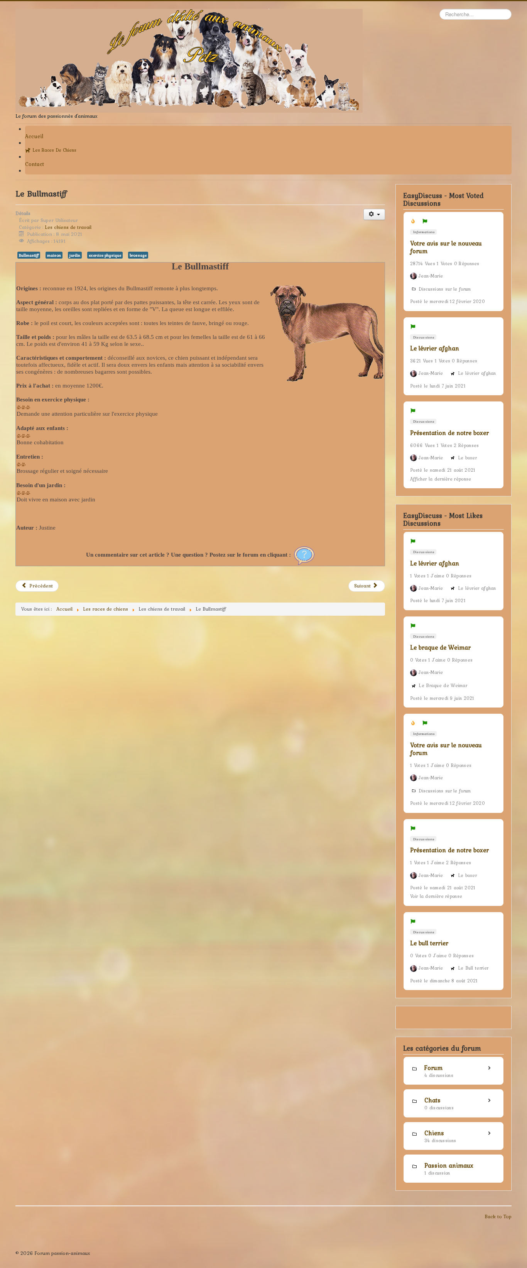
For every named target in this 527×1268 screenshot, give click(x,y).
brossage (138, 255)
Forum (433, 1067)
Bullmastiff (29, 255)
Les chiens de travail (68, 227)
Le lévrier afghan (434, 348)
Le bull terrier (429, 943)
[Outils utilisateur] (374, 214)
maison (54, 255)
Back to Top (498, 1216)
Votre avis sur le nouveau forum (446, 247)
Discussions (423, 337)
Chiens (434, 1133)
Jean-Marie (431, 276)
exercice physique (105, 255)
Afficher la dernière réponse (440, 479)
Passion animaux (448, 1165)
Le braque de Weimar (440, 647)
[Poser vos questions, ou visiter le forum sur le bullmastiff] (304, 555)
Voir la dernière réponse (436, 896)
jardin (74, 255)
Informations (423, 231)
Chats (432, 1100)
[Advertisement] (200, 694)
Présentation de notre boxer (449, 433)
